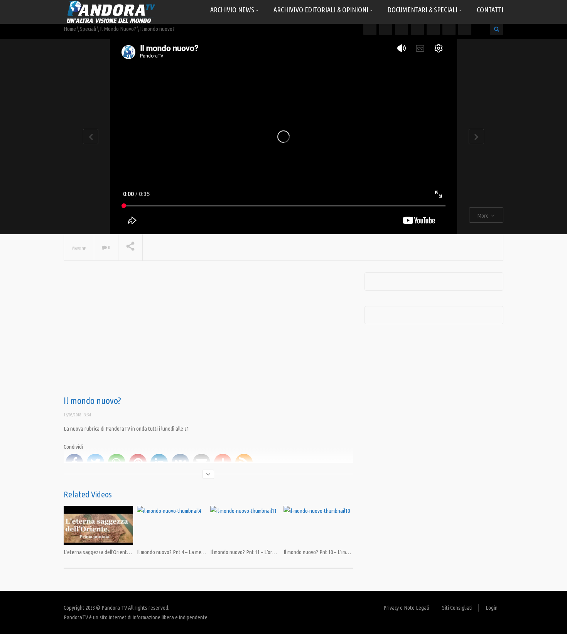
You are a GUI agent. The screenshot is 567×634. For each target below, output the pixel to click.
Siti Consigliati (457, 607)
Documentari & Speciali (423, 10)
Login (492, 607)
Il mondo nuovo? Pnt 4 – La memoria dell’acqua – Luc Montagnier (205, 552)
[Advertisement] (208, 334)
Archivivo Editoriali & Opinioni (321, 10)
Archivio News (233, 10)
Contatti (490, 10)
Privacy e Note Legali (406, 607)
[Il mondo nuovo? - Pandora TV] (110, 11)
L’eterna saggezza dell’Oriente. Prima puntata (113, 552)
